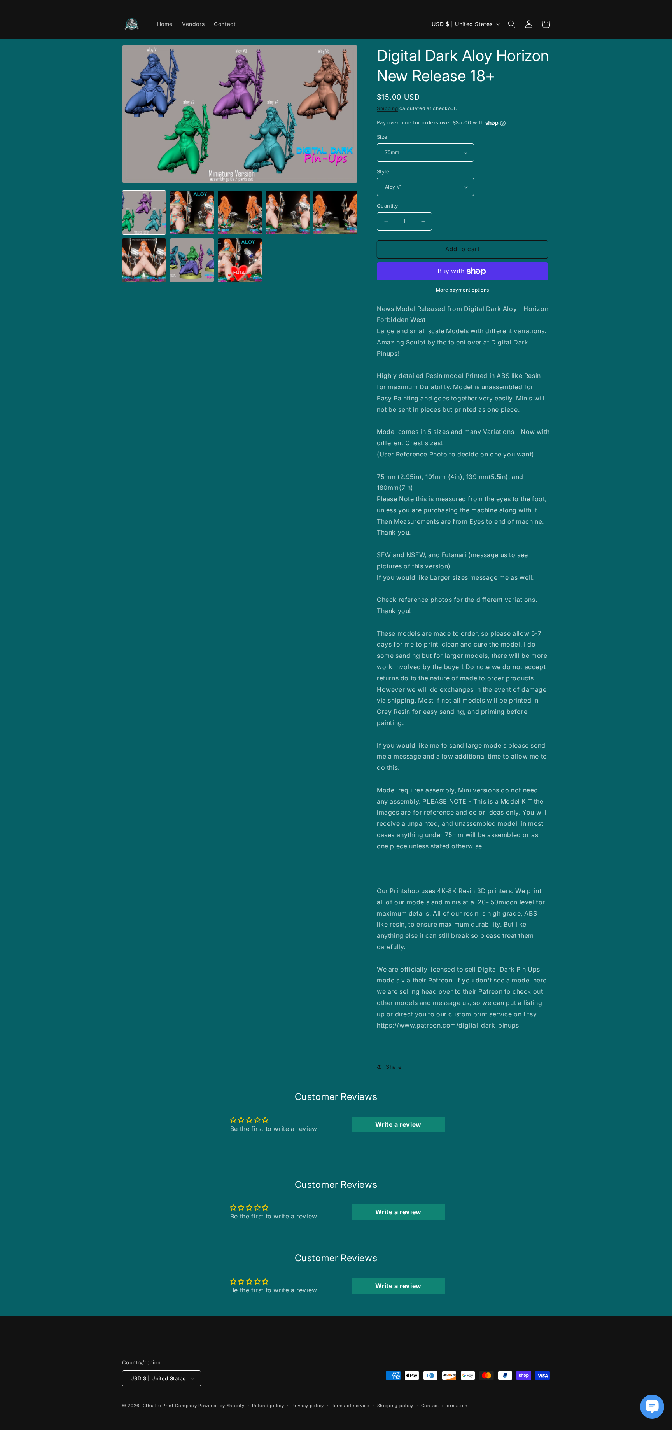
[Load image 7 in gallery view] (192, 260)
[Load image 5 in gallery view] (335, 212)
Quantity (387, 206)
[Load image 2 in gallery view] (192, 212)
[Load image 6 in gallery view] (144, 260)
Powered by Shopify (221, 1405)
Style (383, 171)
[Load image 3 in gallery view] (240, 212)
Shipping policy (395, 1405)
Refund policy (268, 1405)
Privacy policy (308, 1405)
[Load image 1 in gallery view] (144, 212)
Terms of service (350, 1405)
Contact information (444, 1405)
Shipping (387, 108)
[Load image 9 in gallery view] (240, 260)
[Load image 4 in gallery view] (288, 212)
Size (382, 137)
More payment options (462, 290)
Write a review (398, 1124)
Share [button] (394, 1066)
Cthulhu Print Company (170, 1405)
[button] (511, 24)
